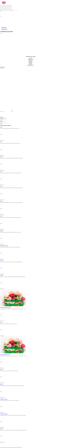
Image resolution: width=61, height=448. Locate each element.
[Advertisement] (21, 21)
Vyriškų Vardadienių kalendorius (5, 354)
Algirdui (1, 275)
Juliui (1, 171)
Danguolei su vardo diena (4, 245)
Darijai (1, 369)
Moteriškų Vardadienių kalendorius (5, 307)
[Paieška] (5, 8)
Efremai (1, 428)
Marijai (1, 201)
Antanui (1, 260)
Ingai (1, 186)
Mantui (1, 156)
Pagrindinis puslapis (4, 27)
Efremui (1, 384)
